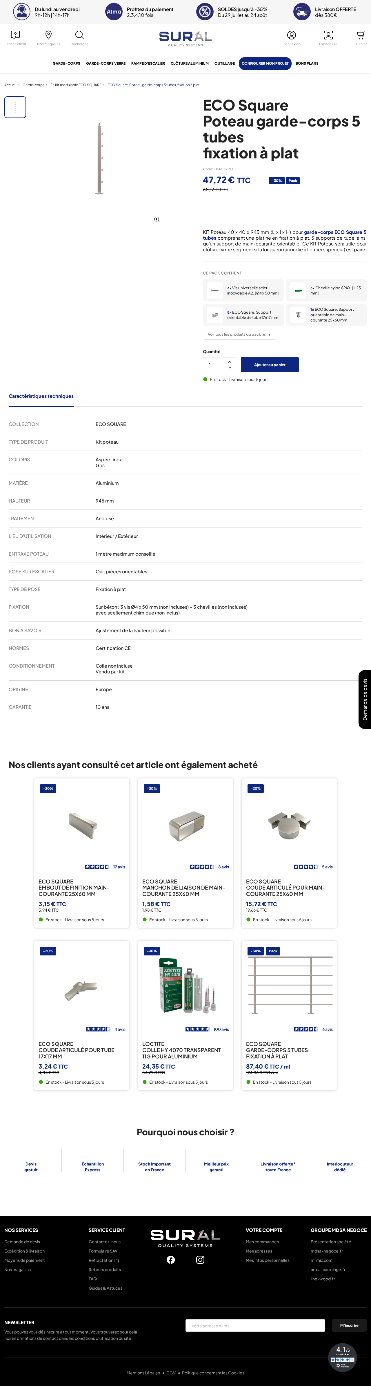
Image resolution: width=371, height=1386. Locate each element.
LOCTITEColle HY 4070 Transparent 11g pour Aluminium (181, 1050)
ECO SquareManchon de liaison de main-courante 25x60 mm (183, 887)
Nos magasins (17, 1269)
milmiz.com (321, 1260)
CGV (171, 1372)
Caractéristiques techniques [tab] (41, 396)
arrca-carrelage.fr (328, 1269)
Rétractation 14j (104, 1260)
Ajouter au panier (269, 364)
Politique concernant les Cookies (213, 1372)
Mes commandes (262, 1241)
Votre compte (264, 1230)
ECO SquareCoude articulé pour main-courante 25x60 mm (285, 887)
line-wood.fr (323, 1278)
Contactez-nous (105, 1241)
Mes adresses (259, 1250)
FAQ (93, 1278)
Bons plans (307, 63)
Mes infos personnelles (268, 1260)
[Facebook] (171, 1260)
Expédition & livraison (24, 1250)
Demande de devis (22, 1241)
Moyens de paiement (24, 1260)
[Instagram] (200, 1260)
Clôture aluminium (190, 63)
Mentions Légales (144, 1372)
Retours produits (105, 1269)
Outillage (224, 63)
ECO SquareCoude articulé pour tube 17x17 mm (76, 1050)
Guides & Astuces (105, 1288)
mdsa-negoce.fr (327, 1250)
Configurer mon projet (265, 63)
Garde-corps (66, 63)
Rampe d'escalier (148, 63)
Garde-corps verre (106, 63)
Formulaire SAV (103, 1250)
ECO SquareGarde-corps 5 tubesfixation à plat (277, 1050)
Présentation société (331, 1241)
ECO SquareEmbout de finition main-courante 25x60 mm (74, 887)
